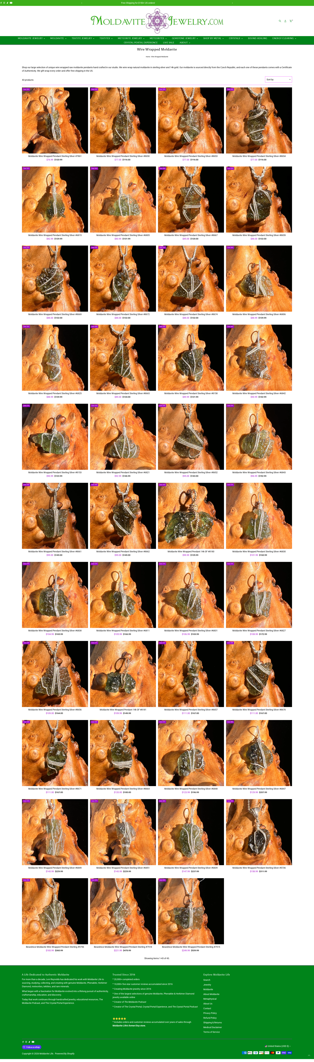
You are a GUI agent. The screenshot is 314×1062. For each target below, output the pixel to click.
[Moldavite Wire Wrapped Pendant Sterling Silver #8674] (191, 279)
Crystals (235, 38)
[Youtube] (11, 3)
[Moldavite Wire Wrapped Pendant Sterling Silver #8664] (123, 753)
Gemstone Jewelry (184, 38)
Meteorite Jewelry (130, 38)
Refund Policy (210, 1018)
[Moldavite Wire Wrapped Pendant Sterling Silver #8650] (123, 120)
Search (206, 980)
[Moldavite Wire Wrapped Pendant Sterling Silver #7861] (55, 120)
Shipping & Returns (212, 1022)
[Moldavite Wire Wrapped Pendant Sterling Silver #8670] (259, 674)
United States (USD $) (278, 1046)
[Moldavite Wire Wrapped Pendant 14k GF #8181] (123, 674)
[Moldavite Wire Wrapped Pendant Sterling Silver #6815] (55, 200)
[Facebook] (1, 3)
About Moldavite (211, 994)
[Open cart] (290, 21)
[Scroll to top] (309, 1055)
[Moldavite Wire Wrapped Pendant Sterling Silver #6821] (123, 437)
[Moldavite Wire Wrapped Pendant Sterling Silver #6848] (191, 753)
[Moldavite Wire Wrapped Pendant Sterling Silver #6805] (123, 200)
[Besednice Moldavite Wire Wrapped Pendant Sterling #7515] (191, 911)
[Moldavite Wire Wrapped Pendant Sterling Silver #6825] (55, 358)
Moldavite (57, 38)
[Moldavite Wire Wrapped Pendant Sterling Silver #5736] (259, 832)
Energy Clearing (283, 38)
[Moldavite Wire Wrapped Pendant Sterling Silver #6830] (259, 516)
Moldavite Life (46, 1053)
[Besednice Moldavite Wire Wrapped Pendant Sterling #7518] (123, 911)
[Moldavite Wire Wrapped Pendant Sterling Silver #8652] (191, 437)
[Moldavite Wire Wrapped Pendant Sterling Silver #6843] (259, 437)
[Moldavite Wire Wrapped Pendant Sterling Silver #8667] (191, 200)
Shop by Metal (212, 38)
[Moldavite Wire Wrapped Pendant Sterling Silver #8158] (191, 358)
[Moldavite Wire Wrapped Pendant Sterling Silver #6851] (123, 832)
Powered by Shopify (64, 1053)
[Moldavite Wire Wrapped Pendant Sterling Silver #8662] (123, 516)
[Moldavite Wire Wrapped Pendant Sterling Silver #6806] (259, 279)
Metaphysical (209, 999)
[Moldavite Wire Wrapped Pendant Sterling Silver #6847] (259, 753)
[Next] (232, 3)
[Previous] (82, 3)
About (184, 42)
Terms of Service (211, 1032)
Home (148, 57)
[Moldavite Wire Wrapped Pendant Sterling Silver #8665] (123, 358)
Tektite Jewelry (82, 38)
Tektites (105, 38)
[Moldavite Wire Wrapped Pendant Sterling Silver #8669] (55, 279)
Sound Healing (257, 38)
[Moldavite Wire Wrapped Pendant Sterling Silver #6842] (259, 358)
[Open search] (280, 21)
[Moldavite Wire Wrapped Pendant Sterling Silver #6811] (123, 595)
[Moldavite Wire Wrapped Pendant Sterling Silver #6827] (259, 595)
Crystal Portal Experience (141, 42)
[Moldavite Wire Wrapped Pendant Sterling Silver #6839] (191, 832)
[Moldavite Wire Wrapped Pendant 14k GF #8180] (191, 516)
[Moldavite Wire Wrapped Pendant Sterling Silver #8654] (259, 120)
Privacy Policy (210, 1013)
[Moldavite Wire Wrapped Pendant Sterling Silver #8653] (191, 120)
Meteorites (157, 38)
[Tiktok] (7, 3)
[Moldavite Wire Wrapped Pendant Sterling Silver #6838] (55, 595)
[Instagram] (4, 3)
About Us (207, 1003)
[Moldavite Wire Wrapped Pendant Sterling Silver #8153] (55, 437)
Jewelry (207, 984)
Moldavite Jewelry (30, 38)
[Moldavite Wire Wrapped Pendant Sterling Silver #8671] (55, 753)
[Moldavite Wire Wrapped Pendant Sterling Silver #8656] (55, 674)
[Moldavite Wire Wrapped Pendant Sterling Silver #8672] (123, 279)
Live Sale (168, 42)
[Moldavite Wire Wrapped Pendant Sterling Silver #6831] (191, 595)
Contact (207, 1008)
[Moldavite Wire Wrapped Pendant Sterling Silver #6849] (55, 832)
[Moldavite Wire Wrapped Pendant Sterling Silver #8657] (191, 674)
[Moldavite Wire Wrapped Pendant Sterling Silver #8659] (259, 200)
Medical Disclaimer (212, 1027)
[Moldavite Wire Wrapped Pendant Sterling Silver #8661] (55, 516)
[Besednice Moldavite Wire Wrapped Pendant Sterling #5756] (55, 911)
